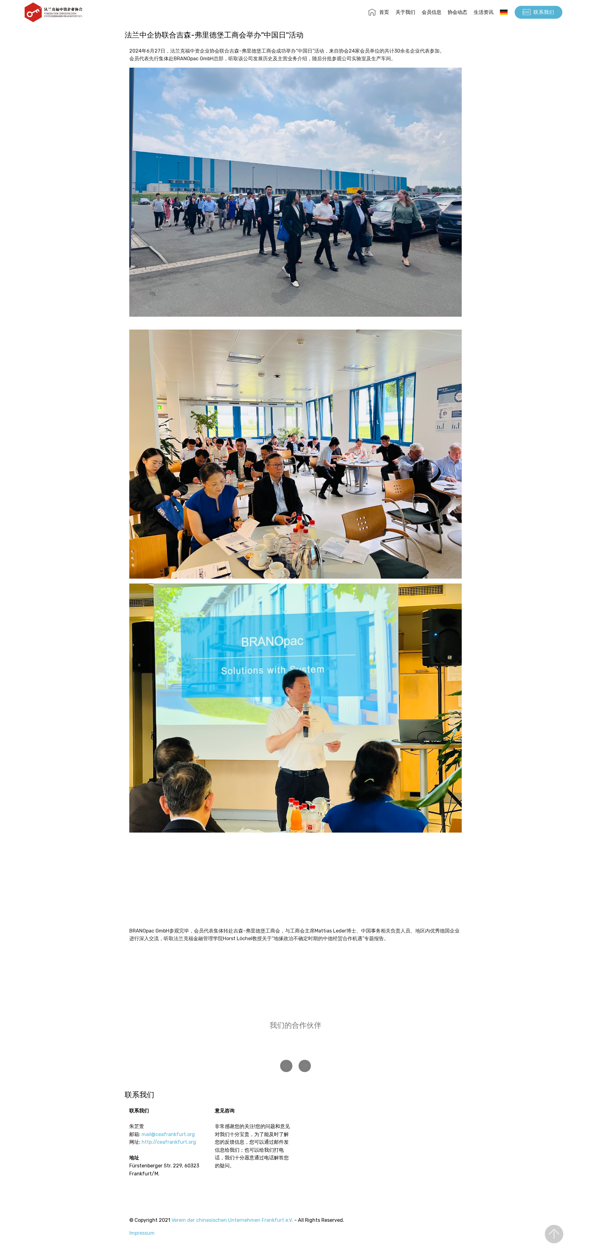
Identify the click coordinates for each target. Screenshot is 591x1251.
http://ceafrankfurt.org (169, 1142)
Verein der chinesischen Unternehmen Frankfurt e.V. (232, 1220)
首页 (384, 12)
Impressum (142, 1233)
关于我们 (405, 12)
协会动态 (457, 12)
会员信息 (431, 12)
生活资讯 (483, 12)
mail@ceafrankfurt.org (168, 1134)
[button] (286, 1066)
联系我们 (543, 12)
